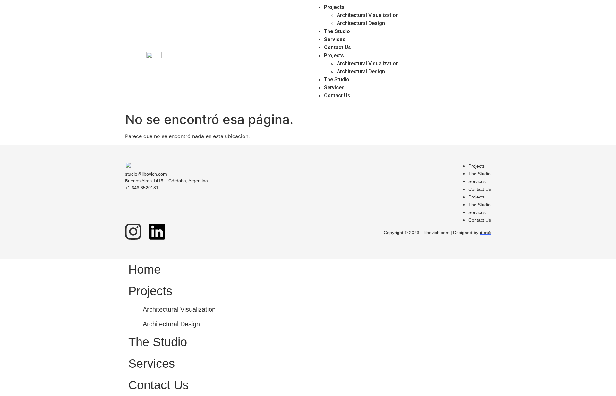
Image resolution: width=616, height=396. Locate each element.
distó (485, 232)
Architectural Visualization (368, 15)
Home (144, 269)
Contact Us (337, 47)
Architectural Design (361, 23)
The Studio (337, 31)
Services (335, 39)
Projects (334, 7)
